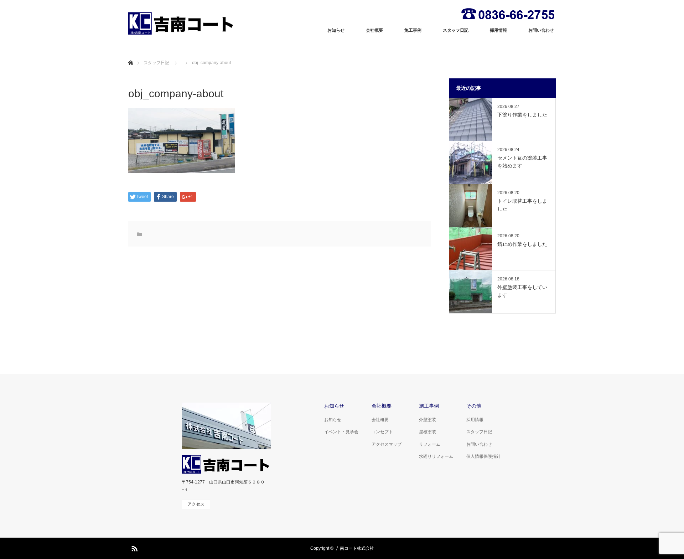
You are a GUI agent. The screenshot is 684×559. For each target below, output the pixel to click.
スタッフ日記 (455, 30)
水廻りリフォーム (436, 456)
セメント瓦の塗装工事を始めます (522, 162)
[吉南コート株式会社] (181, 23)
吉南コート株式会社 (355, 548)
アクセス (195, 504)
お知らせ (335, 30)
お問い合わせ (541, 30)
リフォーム (429, 444)
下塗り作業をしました (522, 115)
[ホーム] (130, 54)
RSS (133, 547)
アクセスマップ (386, 444)
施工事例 (412, 30)
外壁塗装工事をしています (522, 291)
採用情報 (498, 30)
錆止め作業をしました (522, 244)
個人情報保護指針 (483, 456)
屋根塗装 (427, 431)
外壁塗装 (427, 419)
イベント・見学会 (341, 431)
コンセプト (382, 431)
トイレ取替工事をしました (522, 205)
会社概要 (374, 30)
